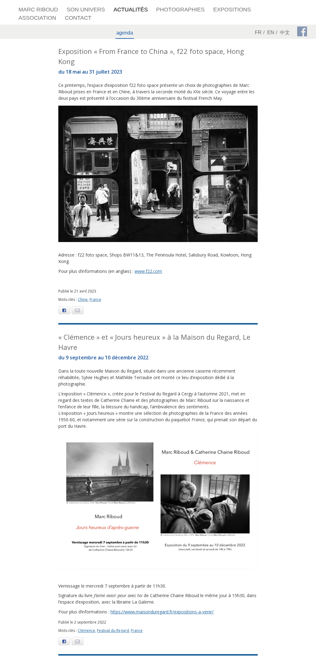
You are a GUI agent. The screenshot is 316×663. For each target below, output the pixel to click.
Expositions (232, 9)
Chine (83, 299)
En (270, 32)
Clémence (86, 630)
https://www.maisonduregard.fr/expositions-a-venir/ (162, 612)
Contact (78, 18)
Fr (258, 32)
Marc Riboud (38, 9)
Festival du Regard (113, 630)
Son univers (86, 9)
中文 (285, 32)
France (95, 299)
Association (37, 18)
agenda (124, 32)
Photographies (180, 9)
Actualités (131, 9)
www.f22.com (148, 271)
